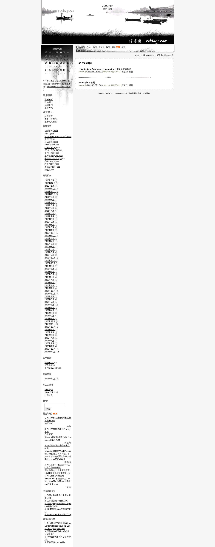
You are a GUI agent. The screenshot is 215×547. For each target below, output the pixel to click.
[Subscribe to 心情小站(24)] (57, 161)
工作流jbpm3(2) (52, 368)
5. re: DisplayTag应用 (54, 476)
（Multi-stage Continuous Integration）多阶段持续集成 (105, 69)
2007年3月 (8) (51, 313)
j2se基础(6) (50, 142)
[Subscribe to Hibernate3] (55, 362)
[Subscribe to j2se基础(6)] (56, 142)
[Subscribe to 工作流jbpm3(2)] (60, 368)
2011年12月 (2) (51, 189)
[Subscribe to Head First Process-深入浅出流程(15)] (53, 139)
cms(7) (48, 134)
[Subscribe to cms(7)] (52, 134)
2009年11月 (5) (51, 233)
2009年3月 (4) (51, 252)
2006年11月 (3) (51, 324)
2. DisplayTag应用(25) (55, 528)
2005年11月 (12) (52, 352)
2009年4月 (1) (51, 249)
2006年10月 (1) (51, 327)
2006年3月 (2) (51, 341)
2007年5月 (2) (51, 307)
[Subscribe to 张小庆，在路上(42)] (63, 158)
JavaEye (49, 389)
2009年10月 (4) (51, 235)
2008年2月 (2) (51, 285)
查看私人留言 (51, 122)
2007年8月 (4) (51, 299)
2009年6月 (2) (51, 244)
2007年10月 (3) (51, 294)
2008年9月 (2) (51, 266)
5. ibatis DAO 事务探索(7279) (58, 514)
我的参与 (49, 105)
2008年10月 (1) (51, 263)
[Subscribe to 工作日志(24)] (57, 153)
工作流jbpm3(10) (52, 156)
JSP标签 (49, 365)
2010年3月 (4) (51, 227)
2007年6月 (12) (51, 305)
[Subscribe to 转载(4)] (52, 170)
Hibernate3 (49, 362)
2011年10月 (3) (51, 194)
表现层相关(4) (51, 167)
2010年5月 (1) (51, 224)
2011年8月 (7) (51, 200)
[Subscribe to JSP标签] (54, 365)
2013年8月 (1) (51, 180)
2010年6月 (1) (51, 222)
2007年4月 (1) (51, 310)
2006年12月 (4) (51, 321)
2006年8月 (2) (51, 329)
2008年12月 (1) (51, 258)
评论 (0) (125, 72)
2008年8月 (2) (51, 269)
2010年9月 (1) (51, 219)
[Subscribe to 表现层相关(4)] (58, 167)
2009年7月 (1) (51, 241)
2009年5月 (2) (51, 246)
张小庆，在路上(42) (53, 158)
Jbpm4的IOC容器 (87, 82)
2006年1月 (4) (51, 346)
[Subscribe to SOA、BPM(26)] (60, 150)
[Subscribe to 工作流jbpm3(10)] (61, 156)
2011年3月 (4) (51, 213)
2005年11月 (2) (51, 379)
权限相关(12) (50, 164)
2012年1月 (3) (51, 186)
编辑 (131, 72)
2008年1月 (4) (51, 288)
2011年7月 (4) (51, 202)
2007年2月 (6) (51, 316)
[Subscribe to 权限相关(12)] (57, 164)
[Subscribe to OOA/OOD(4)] (58, 147)
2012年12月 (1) (51, 183)
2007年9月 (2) (51, 296)
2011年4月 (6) (51, 211)
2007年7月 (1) (51, 302)
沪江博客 (146, 93)
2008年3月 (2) (51, 282)
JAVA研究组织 (51, 392)
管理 (123, 47)
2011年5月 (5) (51, 208)
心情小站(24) (50, 161)
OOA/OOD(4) (51, 147)
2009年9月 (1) (51, 238)
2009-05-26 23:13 (95, 72)
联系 (108, 47)
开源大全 (49, 395)
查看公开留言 (51, 119)
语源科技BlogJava (83, 47)
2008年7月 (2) (51, 271)
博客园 (131, 93)
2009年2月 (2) (51, 255)
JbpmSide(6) (50, 145)
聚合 (114, 47)
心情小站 (107, 6)
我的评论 (49, 102)
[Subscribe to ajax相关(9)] (56, 131)
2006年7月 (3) (51, 332)
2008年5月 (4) (51, 277)
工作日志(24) (50, 153)
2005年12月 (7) (51, 349)
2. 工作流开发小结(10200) (56, 501)
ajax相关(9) (50, 131)
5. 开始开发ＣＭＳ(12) (55, 542)
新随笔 (101, 47)
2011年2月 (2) (51, 216)
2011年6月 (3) (51, 205)
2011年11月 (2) (51, 191)
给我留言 (49, 116)
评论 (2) (125, 85)
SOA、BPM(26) (52, 150)
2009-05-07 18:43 (95, 85)
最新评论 (49, 108)
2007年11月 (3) (51, 291)
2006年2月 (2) (51, 343)
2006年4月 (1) (51, 338)
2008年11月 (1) (51, 260)
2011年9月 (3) (51, 197)
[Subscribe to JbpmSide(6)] (57, 145)
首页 (95, 47)
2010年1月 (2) (51, 230)
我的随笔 (49, 99)
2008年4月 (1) (51, 280)
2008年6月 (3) (51, 274)
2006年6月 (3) (51, 335)
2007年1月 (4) (51, 318)
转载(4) (48, 170)
